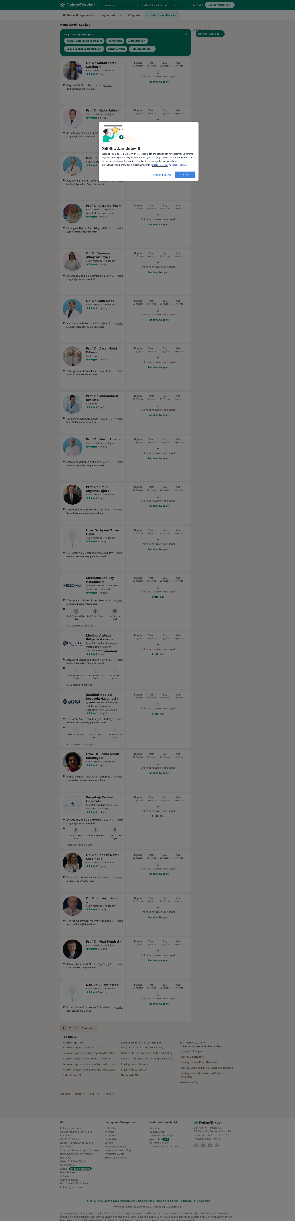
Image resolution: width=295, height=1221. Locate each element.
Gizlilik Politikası (160, 165)
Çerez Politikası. (180, 165)
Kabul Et (185, 174)
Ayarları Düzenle (162, 175)
